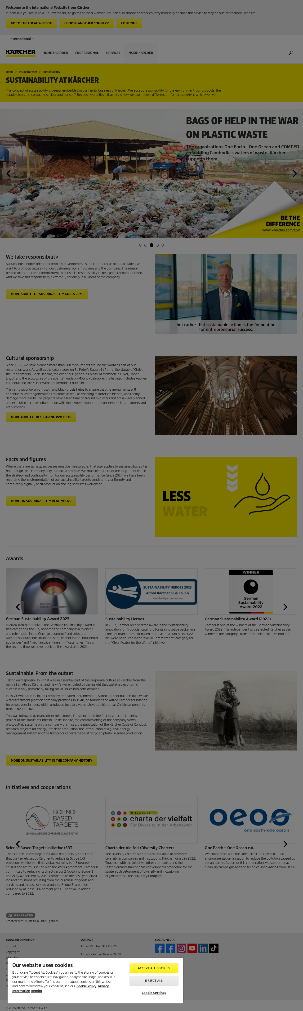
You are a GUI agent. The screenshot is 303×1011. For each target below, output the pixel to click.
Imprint (36, 991)
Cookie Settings (154, 993)
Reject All (154, 981)
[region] (95, 980)
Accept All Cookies (154, 968)
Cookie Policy (86, 986)
